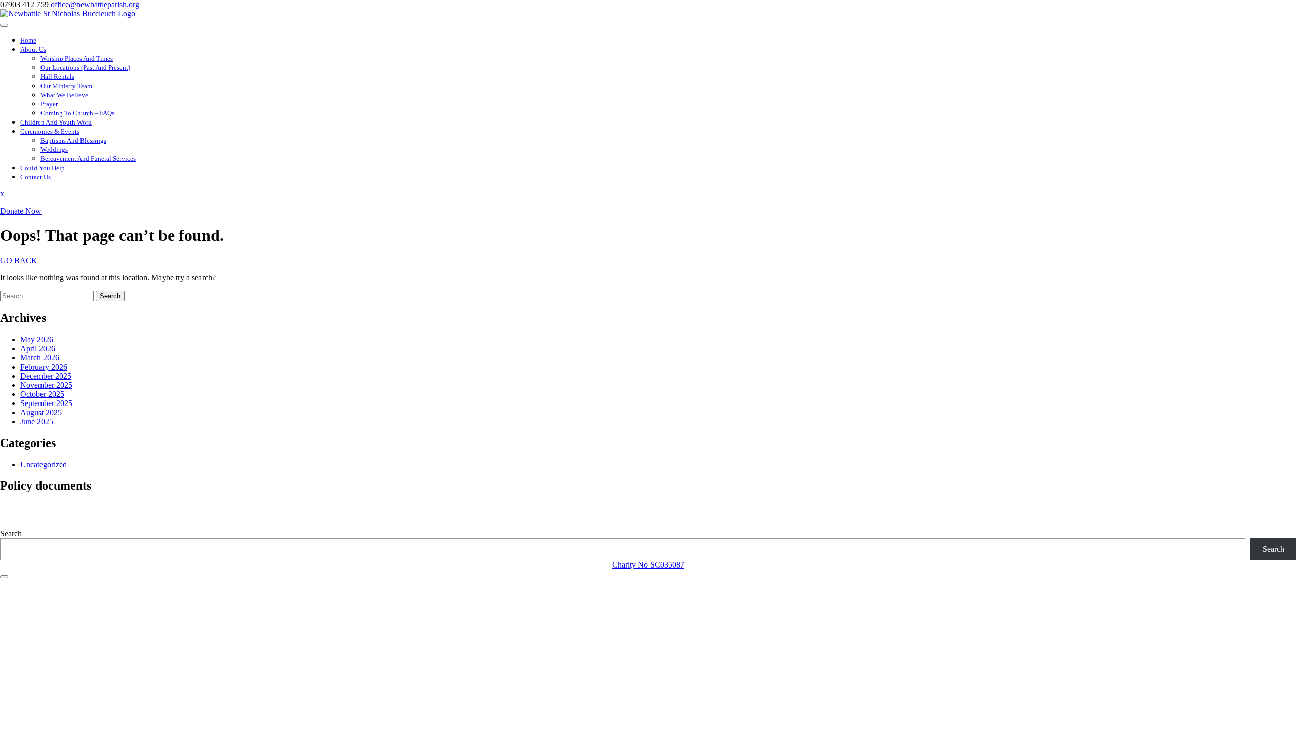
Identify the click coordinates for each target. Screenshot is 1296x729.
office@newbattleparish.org (95, 4)
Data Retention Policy (35, 516)
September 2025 (46, 403)
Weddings (54, 149)
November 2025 (46, 385)
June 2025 (36, 421)
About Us (33, 49)
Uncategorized (43, 464)
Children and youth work (56, 122)
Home (28, 40)
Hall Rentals (57, 76)
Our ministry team (66, 86)
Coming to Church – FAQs (77, 113)
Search (110, 296)
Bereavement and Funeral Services (88, 159)
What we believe (64, 95)
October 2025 (42, 394)
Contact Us (35, 177)
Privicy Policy (22, 507)
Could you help (42, 168)
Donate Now (21, 211)
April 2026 (37, 348)
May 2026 (36, 339)
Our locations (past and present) (85, 67)
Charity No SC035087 (648, 564)
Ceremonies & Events (49, 131)
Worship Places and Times (76, 58)
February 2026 (43, 366)
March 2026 (39, 357)
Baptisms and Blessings (73, 140)
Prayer (49, 104)
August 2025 (41, 412)
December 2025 (45, 376)
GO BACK (18, 260)
